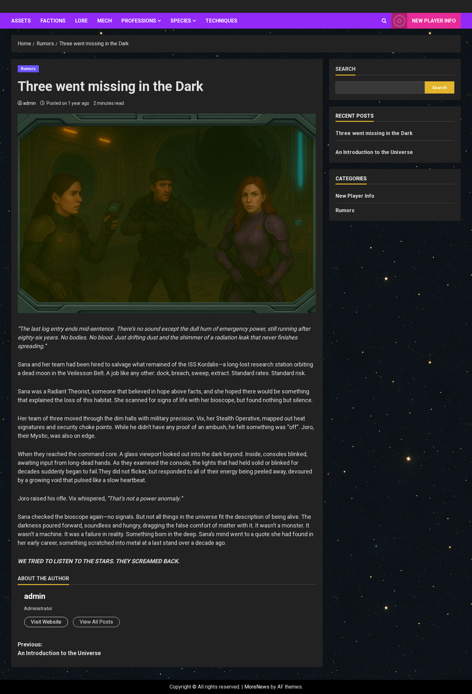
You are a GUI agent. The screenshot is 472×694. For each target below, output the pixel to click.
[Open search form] (384, 20)
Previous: (59, 648)
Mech (104, 21)
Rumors (28, 69)
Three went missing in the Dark (374, 133)
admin (29, 103)
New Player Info (434, 21)
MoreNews (256, 687)
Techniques (221, 21)
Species (180, 21)
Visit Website (46, 622)
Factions (53, 21)
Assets (21, 21)
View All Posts (96, 622)
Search (345, 69)
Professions (138, 21)
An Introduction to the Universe (374, 152)
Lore (81, 21)
